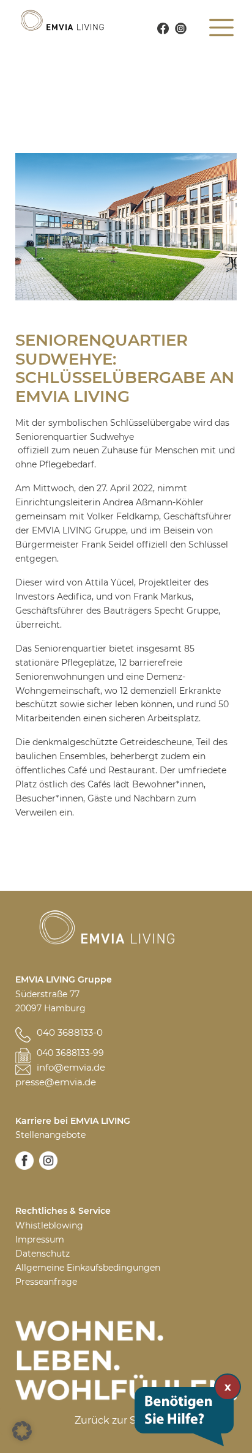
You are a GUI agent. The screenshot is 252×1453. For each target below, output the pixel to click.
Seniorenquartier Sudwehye (74, 437)
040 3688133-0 (70, 1032)
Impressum (39, 1239)
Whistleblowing (49, 1225)
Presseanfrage (46, 1282)
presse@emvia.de (55, 1082)
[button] (22, 1431)
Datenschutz (42, 1253)
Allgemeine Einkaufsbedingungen (87, 1268)
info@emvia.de (71, 1067)
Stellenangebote (50, 1135)
